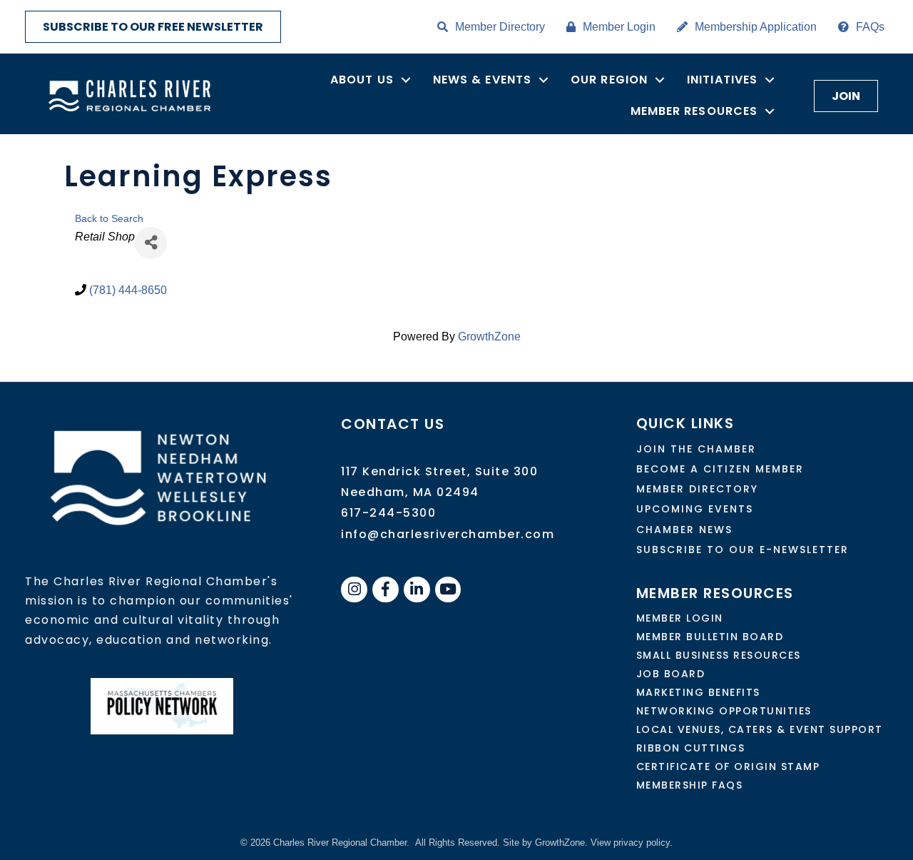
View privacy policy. (632, 842)
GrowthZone (489, 336)
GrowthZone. (561, 842)
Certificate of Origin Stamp (728, 766)
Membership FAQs (689, 785)
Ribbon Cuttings (690, 748)
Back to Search (109, 218)
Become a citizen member (720, 469)
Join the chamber (696, 449)
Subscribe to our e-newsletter (742, 549)
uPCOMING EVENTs (694, 509)
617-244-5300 (388, 513)
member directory (697, 489)
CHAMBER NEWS (684, 529)
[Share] (151, 243)
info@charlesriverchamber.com (447, 534)
